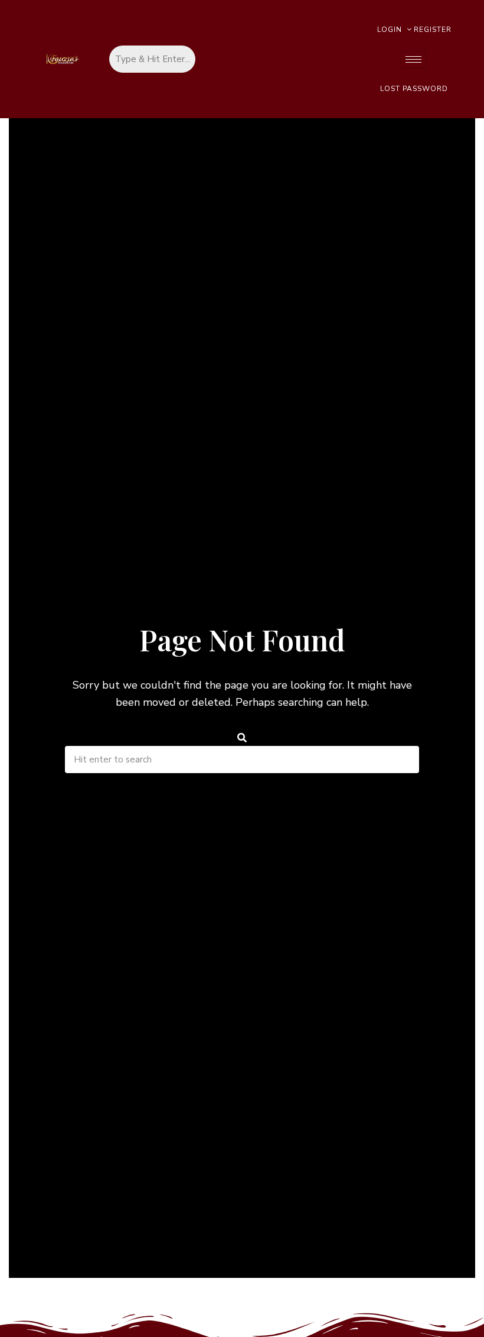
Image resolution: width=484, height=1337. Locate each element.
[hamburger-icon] (413, 59)
